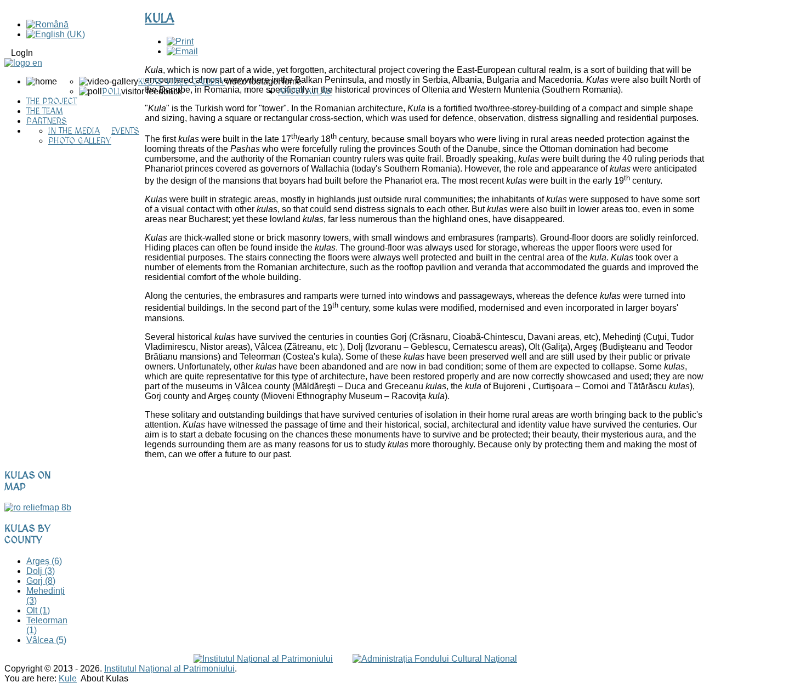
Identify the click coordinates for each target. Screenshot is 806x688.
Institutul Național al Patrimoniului (169, 668)
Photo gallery (79, 141)
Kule (68, 678)
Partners (46, 121)
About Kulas (305, 91)
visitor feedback (151, 91)
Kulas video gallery (181, 82)
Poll (111, 91)
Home (290, 81)
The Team (44, 111)
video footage (251, 81)
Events (125, 131)
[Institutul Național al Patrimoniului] (263, 658)
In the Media (74, 131)
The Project (51, 101)
